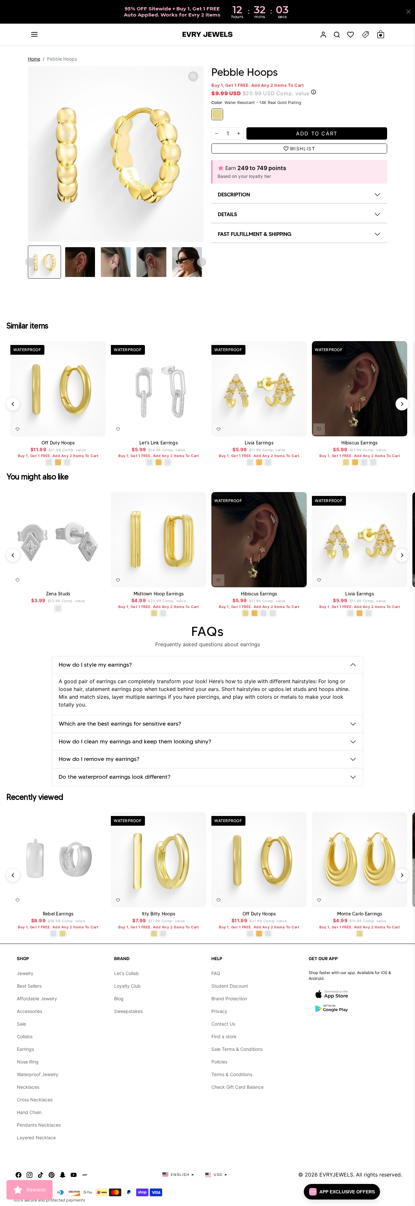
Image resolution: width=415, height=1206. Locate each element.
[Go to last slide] (29, 262)
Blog (119, 998)
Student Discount (229, 986)
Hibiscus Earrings (359, 443)
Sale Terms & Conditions (237, 1049)
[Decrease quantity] (216, 133)
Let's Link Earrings (158, 443)
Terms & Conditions (231, 1074)
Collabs (24, 1036)
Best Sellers (29, 986)
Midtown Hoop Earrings (159, 594)
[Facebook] (18, 1174)
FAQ (215, 973)
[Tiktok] (40, 1174)
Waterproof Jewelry (37, 1074)
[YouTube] (73, 1174)
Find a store (223, 1036)
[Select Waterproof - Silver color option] (67, 462)
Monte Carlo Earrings (359, 914)
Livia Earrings (259, 443)
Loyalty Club (127, 986)
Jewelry (25, 973)
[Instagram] (29, 1174)
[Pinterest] (51, 1174)
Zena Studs (58, 594)
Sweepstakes (128, 1011)
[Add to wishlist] (17, 429)
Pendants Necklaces (39, 1125)
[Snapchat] (62, 1174)
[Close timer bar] (408, 11)
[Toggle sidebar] (365, 34)
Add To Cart (84, 428)
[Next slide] (201, 262)
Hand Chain (29, 1112)
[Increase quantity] (238, 133)
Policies (219, 1061)
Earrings (25, 1049)
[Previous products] (12, 403)
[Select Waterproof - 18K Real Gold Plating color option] (58, 462)
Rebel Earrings (58, 914)
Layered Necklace (36, 1137)
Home (34, 59)
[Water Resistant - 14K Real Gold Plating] (217, 114)
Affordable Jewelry (37, 998)
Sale (21, 1024)
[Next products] (402, 403)
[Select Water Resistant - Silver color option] (49, 462)
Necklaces (28, 1087)
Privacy (219, 1011)
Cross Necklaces (35, 1099)
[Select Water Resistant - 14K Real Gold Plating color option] (346, 462)
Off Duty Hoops (58, 443)
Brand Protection (229, 998)
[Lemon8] (84, 1174)
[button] (34, 34)
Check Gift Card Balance (237, 1087)
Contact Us (223, 1024)
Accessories (29, 1011)
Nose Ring (28, 1061)
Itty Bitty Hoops (158, 914)
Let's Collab (126, 973)
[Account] (323, 34)
